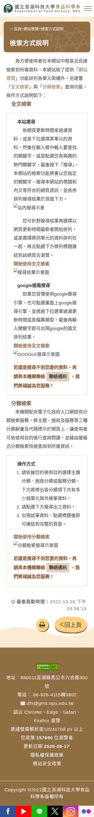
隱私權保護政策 (47, 755)
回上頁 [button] (73, 625)
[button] (87, 8)
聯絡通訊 (58, 376)
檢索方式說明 (52, 29)
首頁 (17, 29)
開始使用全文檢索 (32, 263)
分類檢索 (51, 86)
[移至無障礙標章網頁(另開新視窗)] (47, 666)
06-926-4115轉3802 (55, 694)
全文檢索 (20, 86)
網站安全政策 (47, 763)
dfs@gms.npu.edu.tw (49, 703)
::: (11, 29)
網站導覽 (31, 29)
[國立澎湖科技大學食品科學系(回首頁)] (42, 8)
